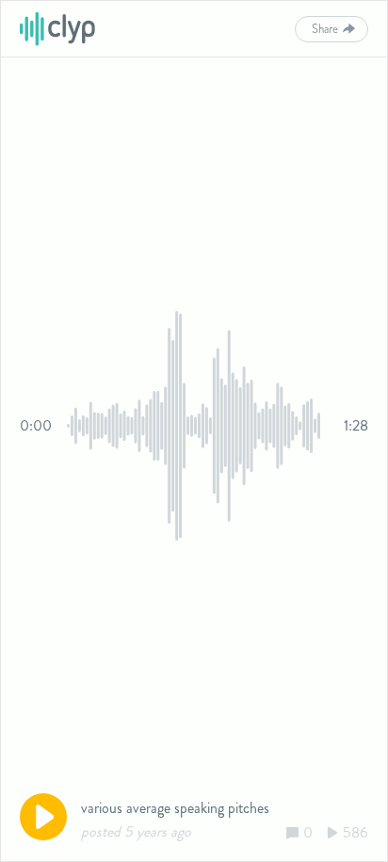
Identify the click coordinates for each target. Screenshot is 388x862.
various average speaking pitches (175, 808)
